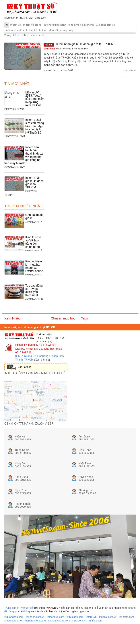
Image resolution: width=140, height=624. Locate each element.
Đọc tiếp (129, 70)
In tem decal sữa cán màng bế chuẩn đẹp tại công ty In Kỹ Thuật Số (34, 126)
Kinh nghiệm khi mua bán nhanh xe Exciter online (34, 266)
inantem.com (126, 617)
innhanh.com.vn (35, 617)
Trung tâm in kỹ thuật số (18, 607)
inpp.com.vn (79, 620)
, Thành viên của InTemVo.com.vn (66, 48)
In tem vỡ (15, 24)
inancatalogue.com (59, 620)
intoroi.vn (91, 617)
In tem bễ (31, 30)
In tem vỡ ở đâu (14, 30)
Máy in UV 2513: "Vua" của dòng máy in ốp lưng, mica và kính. (34, 99)
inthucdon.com (75, 617)
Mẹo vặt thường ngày (61, 30)
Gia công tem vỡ (105, 24)
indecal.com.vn (107, 617)
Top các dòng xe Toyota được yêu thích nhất (34, 290)
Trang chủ (10, 35)
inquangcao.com (14, 617)
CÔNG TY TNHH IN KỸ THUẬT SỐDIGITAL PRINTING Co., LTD (35, 346)
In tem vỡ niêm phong (81, 24)
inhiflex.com (95, 620)
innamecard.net (13, 620)
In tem (42, 30)
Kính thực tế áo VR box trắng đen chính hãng (33, 242)
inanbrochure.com (35, 620)
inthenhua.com (55, 617)
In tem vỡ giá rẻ (32, 24)
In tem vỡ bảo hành (55, 24)
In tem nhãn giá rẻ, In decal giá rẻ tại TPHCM (85, 44)
